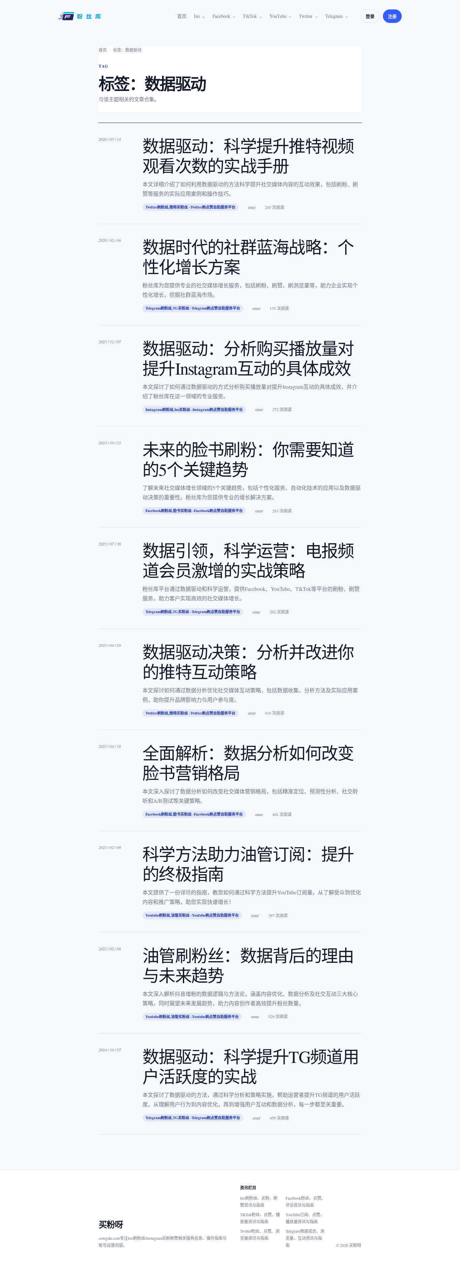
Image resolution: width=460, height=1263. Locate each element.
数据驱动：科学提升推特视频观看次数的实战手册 (248, 155)
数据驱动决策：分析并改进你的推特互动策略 (248, 661)
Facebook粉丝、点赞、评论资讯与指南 (305, 1201)
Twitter (306, 16)
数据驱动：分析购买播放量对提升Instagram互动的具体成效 (248, 358)
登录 (370, 16)
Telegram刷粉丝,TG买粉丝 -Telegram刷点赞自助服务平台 (192, 308)
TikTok (250, 16)
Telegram (334, 16)
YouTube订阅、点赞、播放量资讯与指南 (305, 1218)
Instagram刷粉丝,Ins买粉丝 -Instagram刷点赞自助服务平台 (194, 409)
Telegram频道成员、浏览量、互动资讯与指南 (305, 1238)
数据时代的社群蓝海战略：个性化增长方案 (248, 256)
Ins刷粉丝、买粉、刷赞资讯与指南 (258, 1201)
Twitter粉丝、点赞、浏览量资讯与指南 (260, 1234)
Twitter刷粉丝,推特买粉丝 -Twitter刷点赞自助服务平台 (190, 207)
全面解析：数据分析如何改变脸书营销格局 (248, 762)
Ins (197, 16)
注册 (392, 16)
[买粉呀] (80, 16)
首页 (182, 16)
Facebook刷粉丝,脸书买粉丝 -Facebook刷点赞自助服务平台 (194, 510)
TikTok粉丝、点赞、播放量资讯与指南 (260, 1218)
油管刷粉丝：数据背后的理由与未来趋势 (248, 965)
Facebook (221, 16)
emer (252, 207)
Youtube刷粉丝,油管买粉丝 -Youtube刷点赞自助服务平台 (192, 915)
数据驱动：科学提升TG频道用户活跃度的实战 (250, 1066)
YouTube (277, 16)
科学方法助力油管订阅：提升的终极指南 (248, 864)
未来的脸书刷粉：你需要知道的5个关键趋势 (248, 459)
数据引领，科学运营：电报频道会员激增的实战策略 (248, 560)
